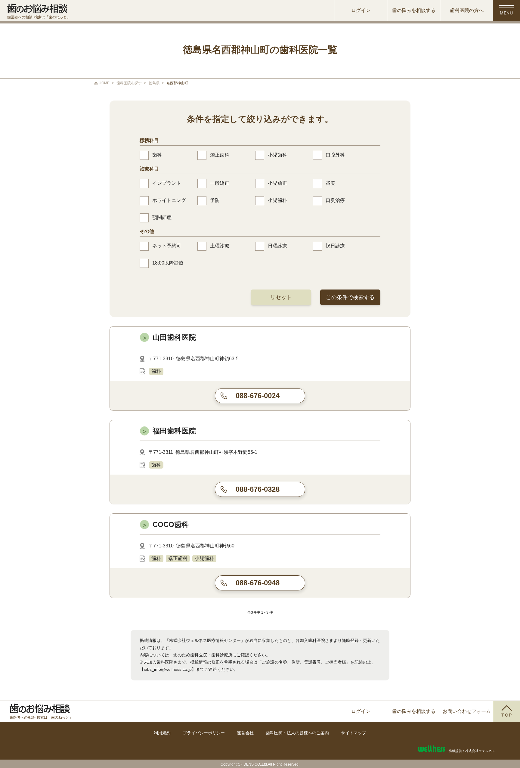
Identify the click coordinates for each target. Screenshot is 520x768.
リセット (281, 297)
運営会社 (245, 732)
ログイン (360, 10)
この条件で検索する (350, 297)
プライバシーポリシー (204, 732)
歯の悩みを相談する (413, 10)
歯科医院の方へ (467, 10)
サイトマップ (353, 732)
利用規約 (162, 732)
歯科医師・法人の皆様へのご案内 (297, 732)
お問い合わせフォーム (467, 711)
